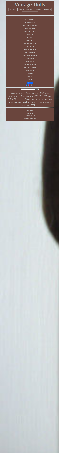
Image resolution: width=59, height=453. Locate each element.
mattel (13, 93)
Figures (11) (30, 70)
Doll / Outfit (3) (30, 40)
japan (31, 96)
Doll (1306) (30, 37)
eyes (37, 105)
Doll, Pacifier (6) (30, 58)
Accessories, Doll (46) (30, 25)
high (22, 93)
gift (43, 99)
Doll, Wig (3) (30, 61)
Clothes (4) (30, 34)
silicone (28, 93)
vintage (12, 98)
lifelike (37, 102)
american (17, 102)
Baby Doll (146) (30, 28)
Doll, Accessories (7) (30, 43)
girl (45, 95)
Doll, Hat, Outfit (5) (30, 49)
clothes (50, 99)
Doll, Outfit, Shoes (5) (30, 55)
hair (39, 99)
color (18, 99)
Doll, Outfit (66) (30, 52)
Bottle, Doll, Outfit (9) (30, 31)
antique (23, 105)
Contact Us (30, 113)
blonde (27, 99)
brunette (48, 102)
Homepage (30, 110)
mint (22, 99)
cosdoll (18, 93)
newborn (42, 102)
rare (49, 96)
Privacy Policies (30, 115)
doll (11, 102)
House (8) (30, 73)
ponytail (38, 95)
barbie (26, 102)
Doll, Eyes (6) (30, 46)
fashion (27, 105)
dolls (42, 93)
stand (27, 96)
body (46, 99)
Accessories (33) (30, 22)
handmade (47, 93)
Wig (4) (30, 79)
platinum (33, 102)
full (17, 96)
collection (34, 99)
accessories (35, 93)
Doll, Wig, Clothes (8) (30, 64)
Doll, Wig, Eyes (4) (30, 67)
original (12, 96)
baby (33, 105)
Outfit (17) (30, 76)
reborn (22, 96)
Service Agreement (30, 118)
